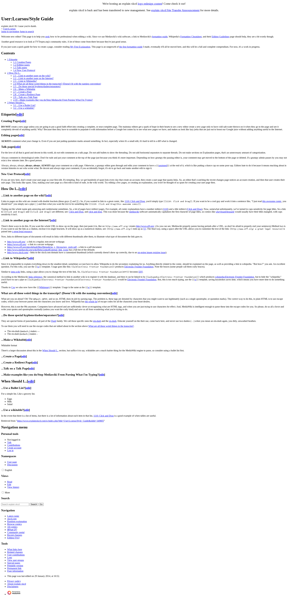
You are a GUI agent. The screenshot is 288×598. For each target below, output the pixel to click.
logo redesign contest (150, 3)
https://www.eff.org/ (16, 244)
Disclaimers (12, 586)
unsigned (163, 165)
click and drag (95, 211)
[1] (144, 229)
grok (47, 36)
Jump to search (27, 31)
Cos (13, 287)
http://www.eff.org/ (145, 226)
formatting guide (160, 36)
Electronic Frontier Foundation (141, 279)
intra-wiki (15, 271)
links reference (35, 277)
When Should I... (50, 350)
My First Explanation (80, 47)
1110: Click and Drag (135, 201)
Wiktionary (44, 287)
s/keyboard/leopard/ (225, 211)
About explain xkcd (16, 584)
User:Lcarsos (9, 29)
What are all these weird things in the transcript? (111, 326)
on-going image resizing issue (152, 252)
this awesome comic (271, 201)
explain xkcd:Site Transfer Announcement (175, 10)
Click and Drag (194, 209)
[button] (3, 470)
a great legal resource (22, 231)
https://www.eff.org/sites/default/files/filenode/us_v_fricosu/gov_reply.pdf (42, 247)
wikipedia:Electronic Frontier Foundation (234, 277)
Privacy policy (14, 581)
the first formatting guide (130, 47)
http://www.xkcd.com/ (17, 252)
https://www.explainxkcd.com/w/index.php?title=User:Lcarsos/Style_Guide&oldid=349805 (60, 421)
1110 (165, 209)
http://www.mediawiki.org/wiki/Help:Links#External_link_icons (37, 249)
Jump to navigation (10, 31)
